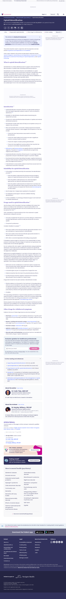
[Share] (8, 27)
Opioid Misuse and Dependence (22, 55)
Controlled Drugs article (26, 299)
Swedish (18, 429)
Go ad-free (61, 0)
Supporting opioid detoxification (15, 363)
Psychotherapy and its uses (30, 488)
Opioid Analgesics (8, 55)
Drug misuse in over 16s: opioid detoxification (19, 368)
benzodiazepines (36, 187)
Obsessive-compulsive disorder (30, 483)
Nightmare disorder (29, 480)
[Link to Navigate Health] (24, 577)
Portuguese (36, 427)
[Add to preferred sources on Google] (21, 27)
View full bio (20, 388)
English (15, 427)
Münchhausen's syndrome (31, 477)
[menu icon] (63, 14)
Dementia (8, 491)
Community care (10, 488)
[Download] (5, 27)
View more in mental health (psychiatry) (23, 513)
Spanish (24, 427)
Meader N (9, 372)
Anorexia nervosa (10, 475)
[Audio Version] (18, 27)
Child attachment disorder (13, 485)
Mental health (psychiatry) (23, 17)
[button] (23, 37)
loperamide (15, 316)
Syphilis (26, 505)
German (20, 427)
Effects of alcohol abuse (12, 503)
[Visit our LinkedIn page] (59, 542)
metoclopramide (31, 321)
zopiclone (8, 330)
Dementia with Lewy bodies (11, 494)
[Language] (11, 27)
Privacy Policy (22, 351)
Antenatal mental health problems (12, 479)
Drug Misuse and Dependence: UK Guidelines (18, 50)
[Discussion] (15, 27)
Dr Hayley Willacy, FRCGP (17, 22)
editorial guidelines (16, 24)
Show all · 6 (58, 32)
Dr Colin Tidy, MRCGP (37, 22)
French (28, 427)
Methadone (9, 148)
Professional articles (9, 17)
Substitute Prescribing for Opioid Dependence (23, 56)
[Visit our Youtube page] (57, 542)
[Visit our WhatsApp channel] (52, 542)
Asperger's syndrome (11, 483)
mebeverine (18, 325)
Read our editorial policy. (11, 526)
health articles (35, 44)
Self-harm (27, 502)
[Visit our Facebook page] (54, 542)
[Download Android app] (49, 532)
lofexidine (20, 150)
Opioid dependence (12, 365)
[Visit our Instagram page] (62, 542)
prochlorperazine (20, 323)
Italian (31, 427)
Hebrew (8, 429)
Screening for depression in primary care (31, 499)
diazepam (25, 328)
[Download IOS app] (39, 532)
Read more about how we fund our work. (29, 567)
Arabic (12, 429)
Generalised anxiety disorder (29, 473)
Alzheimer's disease (11, 472)
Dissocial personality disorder (11, 499)
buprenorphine (18, 148)
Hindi (5, 429)
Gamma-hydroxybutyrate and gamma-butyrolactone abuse (12, 507)
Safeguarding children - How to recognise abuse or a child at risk (31, 493)
